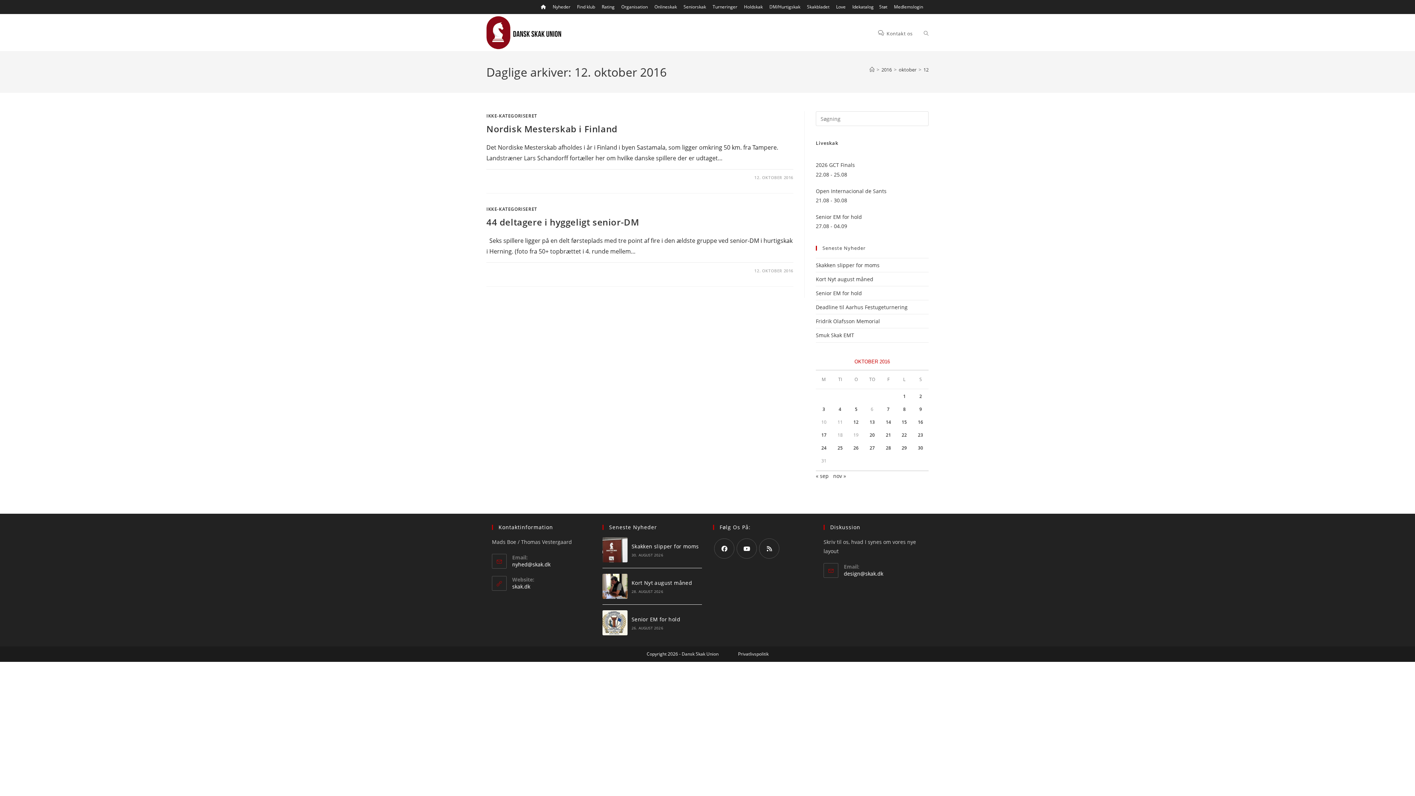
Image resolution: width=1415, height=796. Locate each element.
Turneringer (725, 7)
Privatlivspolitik (753, 654)
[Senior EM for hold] (615, 622)
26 (856, 448)
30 (920, 448)
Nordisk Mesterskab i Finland (552, 129)
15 (904, 422)
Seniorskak (695, 7)
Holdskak (753, 7)
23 (920, 435)
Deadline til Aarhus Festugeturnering (862, 307)
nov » (839, 475)
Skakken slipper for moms (848, 265)
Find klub (586, 7)
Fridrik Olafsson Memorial (848, 321)
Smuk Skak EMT (835, 335)
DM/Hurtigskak (784, 7)
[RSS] (769, 548)
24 (824, 448)
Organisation (634, 7)
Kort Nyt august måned (844, 279)
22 (904, 435)
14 (888, 422)
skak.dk (521, 586)
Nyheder (561, 7)
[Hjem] (872, 69)
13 (872, 422)
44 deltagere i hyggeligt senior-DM (562, 222)
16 (920, 422)
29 (904, 448)
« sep (822, 475)
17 (824, 435)
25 (840, 448)
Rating (608, 7)
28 (888, 448)
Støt (883, 7)
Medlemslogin (908, 7)
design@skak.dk (863, 573)
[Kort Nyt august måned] (615, 586)
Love (841, 7)
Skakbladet (818, 7)
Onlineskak (665, 7)
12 (926, 69)
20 (872, 435)
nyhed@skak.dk (531, 564)
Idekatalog (863, 7)
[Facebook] (724, 548)
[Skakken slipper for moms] (615, 549)
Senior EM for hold (839, 293)
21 (888, 435)
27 (872, 448)
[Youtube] (747, 548)
